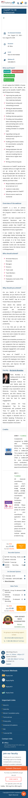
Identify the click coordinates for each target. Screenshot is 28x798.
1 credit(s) (23, 436)
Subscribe (6, 709)
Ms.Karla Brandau (16, 370)
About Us (6, 705)
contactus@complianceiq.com (14, 638)
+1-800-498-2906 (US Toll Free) (15, 641)
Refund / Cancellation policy (11, 713)
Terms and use (7, 717)
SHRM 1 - (20, 436)
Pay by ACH (9, 686)
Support (8, 664)
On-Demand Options (14, 571)
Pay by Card (9, 675)
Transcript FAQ (7, 733)
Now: (10, 546)
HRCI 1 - (17, 474)
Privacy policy (7, 721)
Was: (9, 544)
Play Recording (10, 75)
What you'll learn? (9, 68)
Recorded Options (14, 552)
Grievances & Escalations (10, 725)
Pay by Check (9, 693)
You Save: (9, 548)
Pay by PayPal (10, 680)
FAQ (4, 729)
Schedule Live (9, 80)
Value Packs (14, 586)
